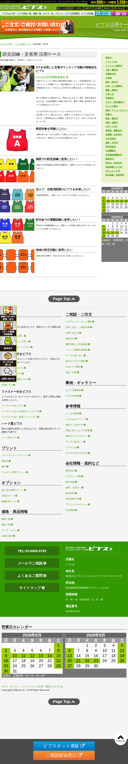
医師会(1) (110, 159)
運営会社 (70, 470)
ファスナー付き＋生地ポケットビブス (20, 411)
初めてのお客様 (63, 8)
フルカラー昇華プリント (14, 472)
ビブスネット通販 (61, 745)
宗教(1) (109, 114)
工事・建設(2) (112, 70)
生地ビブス (7, 385)
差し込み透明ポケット (13, 490)
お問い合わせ (118, 8)
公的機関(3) (111, 151)
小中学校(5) (111, 138)
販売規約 (70, 493)
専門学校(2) (111, 147)
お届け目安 (7, 536)
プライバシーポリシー (77, 504)
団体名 (5, 461)
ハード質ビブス (9, 437)
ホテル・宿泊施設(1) (115, 102)
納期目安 (88, 8)
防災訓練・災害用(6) (115, 175)
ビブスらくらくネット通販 (79, 321)
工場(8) (109, 78)
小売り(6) (110, 94)
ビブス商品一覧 (24, 13)
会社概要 (97, 8)
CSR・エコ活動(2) (114, 86)
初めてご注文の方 (75, 424)
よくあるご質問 (30, 576)
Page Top (62, 299)
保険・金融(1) (112, 122)
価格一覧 (37, 13)
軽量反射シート (9, 501)
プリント (59, 13)
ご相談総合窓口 (62, 755)
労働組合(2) (111, 74)
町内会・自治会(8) (114, 163)
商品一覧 (6, 524)
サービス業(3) (112, 106)
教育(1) (109, 58)
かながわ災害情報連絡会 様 (52, 76)
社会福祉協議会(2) (114, 155)
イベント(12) (111, 62)
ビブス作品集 (87, 13)
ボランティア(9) (113, 171)
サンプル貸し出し (75, 355)
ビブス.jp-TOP (8, 13)
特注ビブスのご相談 (76, 361)
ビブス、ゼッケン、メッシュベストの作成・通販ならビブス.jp (32, 686)
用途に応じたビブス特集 (78, 430)
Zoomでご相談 (73, 366)
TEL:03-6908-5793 (32, 551)
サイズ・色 (48, 13)
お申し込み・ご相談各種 (78, 327)
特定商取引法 (72, 499)
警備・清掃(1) (112, 90)
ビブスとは (71, 447)
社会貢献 (70, 510)
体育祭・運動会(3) (114, 130)
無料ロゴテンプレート (77, 436)
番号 (4, 466)
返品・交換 (71, 372)
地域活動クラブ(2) (114, 167)
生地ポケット (8, 495)
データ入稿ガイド (75, 441)
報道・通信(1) (112, 118)
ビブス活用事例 (72, 13)
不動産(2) (110, 98)
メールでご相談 (30, 563)
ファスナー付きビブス (13, 405)
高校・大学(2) (112, 143)
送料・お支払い (77, 8)
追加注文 (107, 8)
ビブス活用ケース (22, 44)
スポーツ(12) (111, 126)
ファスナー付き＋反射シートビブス (19, 417)
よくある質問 (72, 413)
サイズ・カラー (9, 530)
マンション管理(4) (114, 66)
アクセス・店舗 (73, 476)
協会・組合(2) (112, 82)
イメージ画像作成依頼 (77, 349)
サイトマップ (30, 588)
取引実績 (70, 482)
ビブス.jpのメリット (76, 419)
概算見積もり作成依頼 (77, 344)
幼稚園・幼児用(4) (114, 134)
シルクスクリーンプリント (15, 455)
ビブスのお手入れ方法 (77, 453)
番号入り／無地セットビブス (16, 347)
